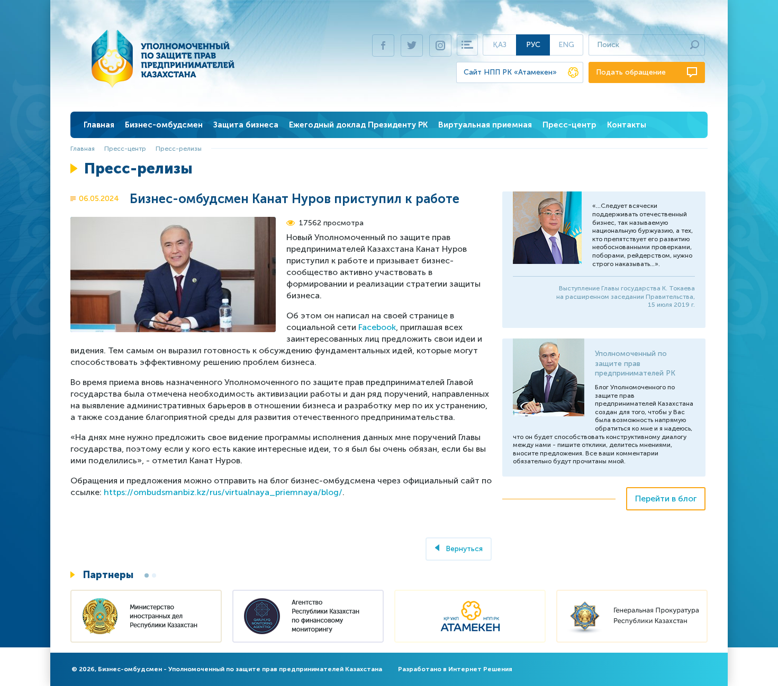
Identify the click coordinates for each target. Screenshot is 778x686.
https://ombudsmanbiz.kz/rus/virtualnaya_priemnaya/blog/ (223, 492)
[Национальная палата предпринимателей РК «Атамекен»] (470, 617)
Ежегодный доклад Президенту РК (358, 125)
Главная (99, 125)
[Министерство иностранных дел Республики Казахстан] (146, 617)
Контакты (626, 125)
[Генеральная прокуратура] (632, 617)
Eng (566, 44)
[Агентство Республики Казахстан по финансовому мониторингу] (308, 617)
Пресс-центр (569, 125)
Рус (533, 44)
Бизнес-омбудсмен (164, 125)
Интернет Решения (480, 669)
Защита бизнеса (245, 125)
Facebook (377, 327)
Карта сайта (467, 45)
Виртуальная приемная (485, 125)
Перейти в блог (665, 498)
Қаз (499, 44)
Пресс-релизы (179, 148)
